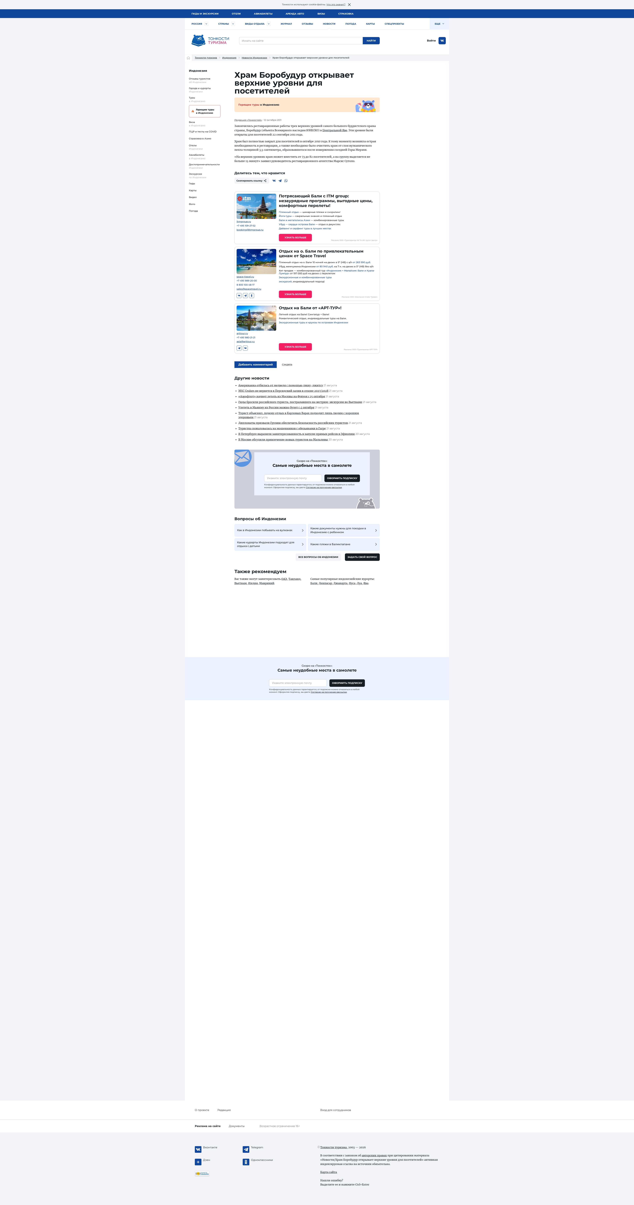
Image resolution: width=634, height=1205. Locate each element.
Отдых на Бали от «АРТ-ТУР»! (310, 307)
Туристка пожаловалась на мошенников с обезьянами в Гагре (282, 428)
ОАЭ (284, 579)
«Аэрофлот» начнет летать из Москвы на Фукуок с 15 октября (281, 396)
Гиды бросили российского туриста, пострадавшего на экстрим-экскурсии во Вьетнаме (300, 402)
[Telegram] (280, 181)
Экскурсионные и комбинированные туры (305, 277)
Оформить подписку (342, 478)
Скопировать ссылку (249, 180)
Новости (329, 23)
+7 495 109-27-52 (246, 225)
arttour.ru (242, 333)
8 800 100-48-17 (245, 284)
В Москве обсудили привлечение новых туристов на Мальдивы (283, 439)
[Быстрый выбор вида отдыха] (269, 24)
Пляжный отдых (289, 212)
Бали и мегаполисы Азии (294, 220)
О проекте (202, 1110)
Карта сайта (328, 1172)
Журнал (286, 23)
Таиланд (294, 579)
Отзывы (307, 23)
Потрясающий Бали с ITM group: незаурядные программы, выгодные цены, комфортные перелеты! (325, 201)
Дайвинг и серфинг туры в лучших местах (305, 228)
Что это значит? (335, 4)
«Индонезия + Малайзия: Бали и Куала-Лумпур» (327, 272)
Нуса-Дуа (355, 583)
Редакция (224, 1110)
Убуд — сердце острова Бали (297, 224)
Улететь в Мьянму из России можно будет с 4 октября (276, 407)
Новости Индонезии (254, 57)
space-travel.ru (245, 276)
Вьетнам (240, 583)
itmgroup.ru (244, 221)
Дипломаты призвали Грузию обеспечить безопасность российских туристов (293, 422)
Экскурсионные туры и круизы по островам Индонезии (313, 322)
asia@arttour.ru (246, 341)
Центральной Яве (334, 130)
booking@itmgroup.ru (250, 229)
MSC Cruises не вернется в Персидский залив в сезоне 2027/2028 (283, 390)
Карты (370, 23)
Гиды (192, 183)
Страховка (345, 13)
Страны (223, 23)
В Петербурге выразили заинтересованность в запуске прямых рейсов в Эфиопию (296, 434)
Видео (193, 197)
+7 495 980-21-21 (246, 337)
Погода (350, 23)
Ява (365, 583)
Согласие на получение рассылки (324, 487)
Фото (192, 204)
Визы (321, 13)
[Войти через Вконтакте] (442, 40)
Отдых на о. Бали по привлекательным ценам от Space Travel (321, 253)
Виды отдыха (254, 23)
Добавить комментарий (255, 364)
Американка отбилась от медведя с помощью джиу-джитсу (280, 385)
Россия (197, 23)
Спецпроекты (394, 23)
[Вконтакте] (274, 181)
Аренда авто (295, 13)
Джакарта (340, 583)
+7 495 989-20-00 (247, 280)
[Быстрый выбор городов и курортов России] (206, 24)
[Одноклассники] (251, 295)
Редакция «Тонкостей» (248, 120)
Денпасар (325, 583)
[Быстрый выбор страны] (233, 24)
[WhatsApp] (286, 181)
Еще (438, 23)
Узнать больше (295, 237)
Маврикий (266, 583)
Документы (237, 1126)
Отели (236, 13)
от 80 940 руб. (324, 266)
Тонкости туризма (206, 57)
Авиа (263, 13)
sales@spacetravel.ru (249, 289)
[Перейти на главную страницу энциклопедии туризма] (210, 41)
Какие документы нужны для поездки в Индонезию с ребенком (338, 530)
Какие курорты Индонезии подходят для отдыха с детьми (265, 544)
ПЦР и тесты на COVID (203, 131)
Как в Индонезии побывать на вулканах (264, 530)
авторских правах (374, 1155)
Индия (253, 583)
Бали (313, 583)
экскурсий (285, 281)
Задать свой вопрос (362, 557)
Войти (431, 40)
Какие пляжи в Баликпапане (330, 544)
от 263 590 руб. (362, 262)
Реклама (208, 1126)
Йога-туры (285, 216)
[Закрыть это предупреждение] (349, 4)
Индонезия (229, 57)
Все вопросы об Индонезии (318, 557)
